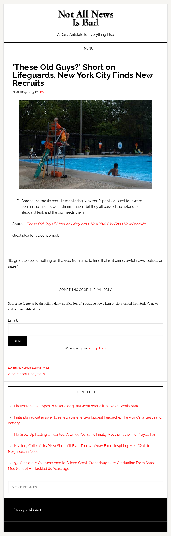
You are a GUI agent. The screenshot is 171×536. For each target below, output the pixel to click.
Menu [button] (89, 48)
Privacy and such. (26, 509)
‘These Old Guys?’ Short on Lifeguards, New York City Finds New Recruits (85, 224)
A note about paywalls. (27, 374)
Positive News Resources (28, 368)
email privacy (97, 348)
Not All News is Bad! (85, 18)
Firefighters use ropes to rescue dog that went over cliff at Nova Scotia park (76, 406)
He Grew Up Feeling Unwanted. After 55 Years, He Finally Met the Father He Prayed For (84, 434)
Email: (13, 320)
